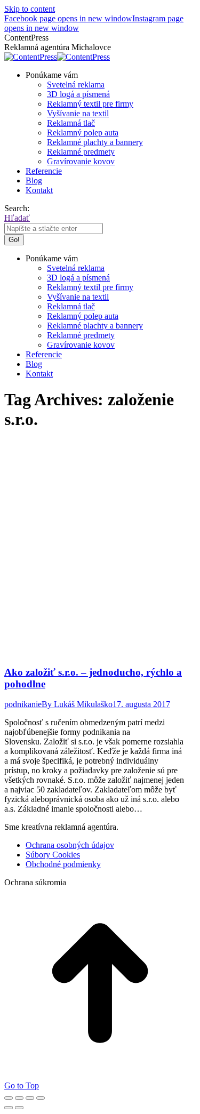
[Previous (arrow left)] (8, 1107)
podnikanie (23, 704)
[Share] (19, 1098)
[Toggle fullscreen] (30, 1098)
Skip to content (29, 8)
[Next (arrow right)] (19, 1107)
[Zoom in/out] (40, 1098)
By (77, 704)
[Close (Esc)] (8, 1098)
